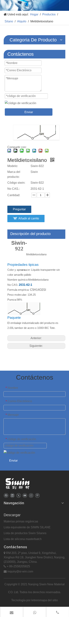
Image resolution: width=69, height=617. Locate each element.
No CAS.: (13, 188)
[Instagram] (31, 495)
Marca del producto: (13, 174)
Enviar (28, 112)
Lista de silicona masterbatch (23, 539)
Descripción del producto (30, 234)
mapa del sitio (49, 600)
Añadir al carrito (28, 218)
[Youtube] (24, 495)
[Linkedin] (12, 495)
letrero (35, 600)
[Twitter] (18, 495)
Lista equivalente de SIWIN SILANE (27, 527)
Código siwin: (16, 182)
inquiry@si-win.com (20, 571)
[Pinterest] (37, 495)
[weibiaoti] (17, 483)
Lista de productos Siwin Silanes (25, 533)
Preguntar (19, 209)
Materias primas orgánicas (21, 521)
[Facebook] (6, 495)
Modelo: (12, 166)
